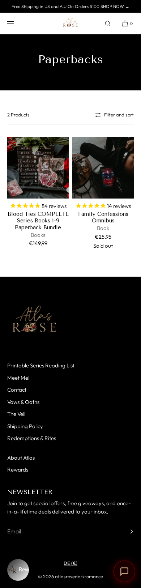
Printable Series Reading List (40, 365)
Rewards (17, 469)
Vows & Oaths (23, 402)
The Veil (16, 413)
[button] (107, 23)
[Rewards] (18, 570)
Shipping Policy (25, 426)
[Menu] (16, 23)
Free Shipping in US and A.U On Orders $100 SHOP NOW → (70, 6)
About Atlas (21, 457)
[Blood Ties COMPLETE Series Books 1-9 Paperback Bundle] (38, 168)
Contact (16, 389)
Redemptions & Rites (31, 438)
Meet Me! (18, 377)
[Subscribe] (125, 531)
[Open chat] (124, 571)
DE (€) (70, 563)
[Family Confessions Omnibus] (103, 168)
